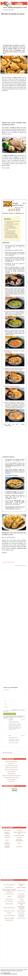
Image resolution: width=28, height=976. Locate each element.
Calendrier (10, 7)
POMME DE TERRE (19, 835)
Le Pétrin (21, 899)
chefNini (9, 896)
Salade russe (11, 763)
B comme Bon (21, 901)
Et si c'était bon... (9, 901)
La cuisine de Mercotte (9, 884)
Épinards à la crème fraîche (11, 769)
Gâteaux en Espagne (9, 918)
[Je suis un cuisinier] (14, 4)
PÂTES (7, 840)
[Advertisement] (14, 29)
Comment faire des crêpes (11, 765)
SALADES (19, 837)
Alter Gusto (21, 912)
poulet (2, 74)
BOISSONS (19, 846)
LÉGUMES (19, 830)
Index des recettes (17, 7)
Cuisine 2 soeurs (21, 918)
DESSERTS (7, 835)
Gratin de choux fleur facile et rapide (11, 775)
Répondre (23, 719)
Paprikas (9, 912)
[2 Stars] (11, 209)
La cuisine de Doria (9, 893)
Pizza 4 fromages (11, 779)
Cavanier (11, 719)
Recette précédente (8, 562)
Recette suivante (20, 565)
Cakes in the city (21, 890)
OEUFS (19, 843)
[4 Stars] (16, 209)
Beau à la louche (21, 910)
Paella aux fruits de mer (11, 767)
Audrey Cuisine (9, 903)
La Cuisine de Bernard (9, 915)
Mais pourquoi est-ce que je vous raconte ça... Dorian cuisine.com (9, 890)
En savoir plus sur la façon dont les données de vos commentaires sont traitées (14, 717)
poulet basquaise (16, 509)
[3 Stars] (14, 209)
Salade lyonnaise (11, 771)
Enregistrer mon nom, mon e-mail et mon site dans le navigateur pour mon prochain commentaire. (14, 710)
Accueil (5, 7)
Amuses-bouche (9, 887)
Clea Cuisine (21, 893)
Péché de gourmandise (9, 907)
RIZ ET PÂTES (7, 830)
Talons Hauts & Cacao (9, 910)
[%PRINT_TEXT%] (13, 201)
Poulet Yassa (11, 781)
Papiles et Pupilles (21, 887)
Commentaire (14, 689)
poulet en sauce (7, 74)
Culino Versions (9, 899)
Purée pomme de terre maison (11, 777)
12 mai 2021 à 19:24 (13, 737)
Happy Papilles (9, 920)
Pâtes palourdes (11, 773)
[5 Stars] (19, 209)
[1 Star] (9, 209)
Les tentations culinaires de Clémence (21, 908)
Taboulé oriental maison (11, 761)
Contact (25, 7)
